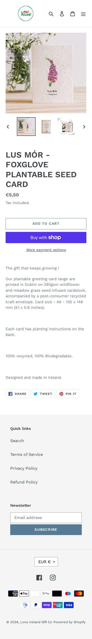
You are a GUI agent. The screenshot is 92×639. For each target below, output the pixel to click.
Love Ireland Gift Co (36, 622)
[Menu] (83, 13)
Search (17, 440)
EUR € (44, 561)
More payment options (46, 250)
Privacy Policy (23, 468)
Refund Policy (24, 482)
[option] (26, 126)
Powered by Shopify (69, 622)
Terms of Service (26, 454)
